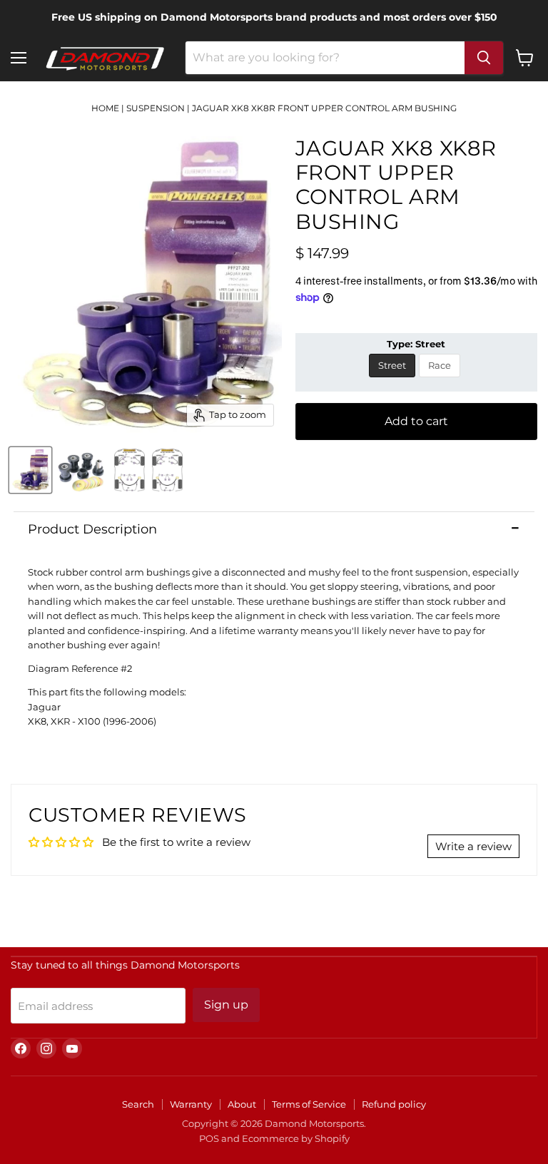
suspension (155, 108)
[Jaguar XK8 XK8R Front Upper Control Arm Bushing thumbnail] (30, 470)
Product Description (92, 529)
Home (105, 108)
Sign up (226, 1004)
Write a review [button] (473, 846)
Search (138, 1104)
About (242, 1104)
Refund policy (394, 1104)
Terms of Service (309, 1104)
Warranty (191, 1104)
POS (209, 1138)
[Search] (484, 57)
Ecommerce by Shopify (296, 1138)
